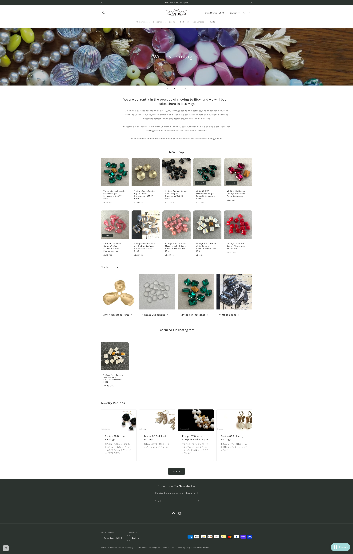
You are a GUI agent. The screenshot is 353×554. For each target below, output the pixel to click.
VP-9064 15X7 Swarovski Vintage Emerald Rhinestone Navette (205, 195)
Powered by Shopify (125, 547)
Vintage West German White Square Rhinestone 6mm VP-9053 (113, 378)
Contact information (201, 547)
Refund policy (141, 547)
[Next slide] (185, 89)
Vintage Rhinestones (193, 314)
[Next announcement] (251, 2)
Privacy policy (154, 547)
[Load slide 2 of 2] (178, 89)
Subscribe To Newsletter (176, 486)
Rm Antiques (112, 547)
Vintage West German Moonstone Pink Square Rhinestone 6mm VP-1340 (176, 247)
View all (177, 471)
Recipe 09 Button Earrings (115, 438)
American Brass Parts (116, 314)
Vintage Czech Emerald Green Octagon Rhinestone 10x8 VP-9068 (114, 195)
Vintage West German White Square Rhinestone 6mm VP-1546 (206, 247)
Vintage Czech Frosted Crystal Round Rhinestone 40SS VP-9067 (144, 195)
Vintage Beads (227, 314)
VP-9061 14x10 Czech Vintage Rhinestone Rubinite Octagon (236, 193)
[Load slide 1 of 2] (174, 89)
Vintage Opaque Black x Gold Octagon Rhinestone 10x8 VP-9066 (176, 195)
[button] (104, 13)
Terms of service (169, 547)
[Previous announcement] (102, 2)
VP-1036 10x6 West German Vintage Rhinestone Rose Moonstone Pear (112, 247)
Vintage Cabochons (153, 314)
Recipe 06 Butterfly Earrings (232, 438)
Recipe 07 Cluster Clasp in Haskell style (195, 438)
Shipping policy (184, 547)
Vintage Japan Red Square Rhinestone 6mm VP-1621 (236, 246)
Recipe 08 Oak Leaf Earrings (155, 438)
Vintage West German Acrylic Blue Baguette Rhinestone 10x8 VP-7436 (144, 247)
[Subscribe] (198, 501)
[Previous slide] (168, 89)
